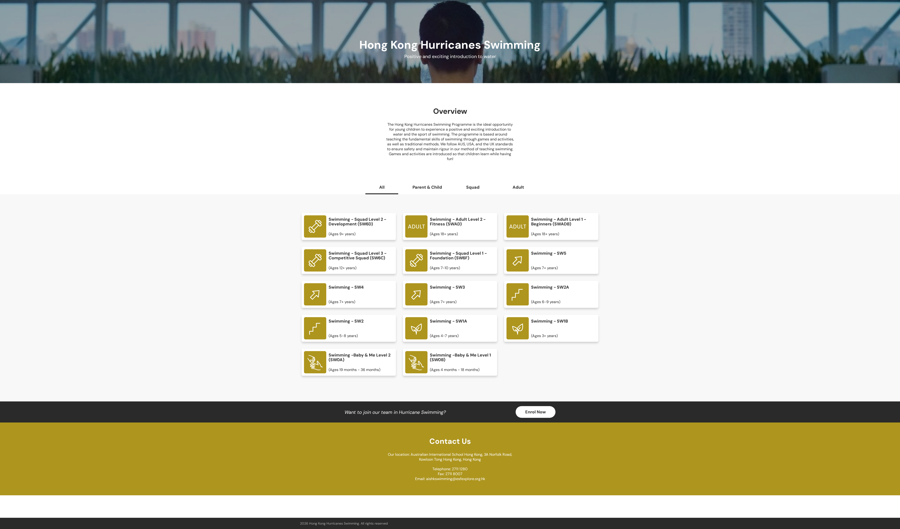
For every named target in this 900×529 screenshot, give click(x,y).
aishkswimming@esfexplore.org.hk (455, 479)
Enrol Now (535, 412)
